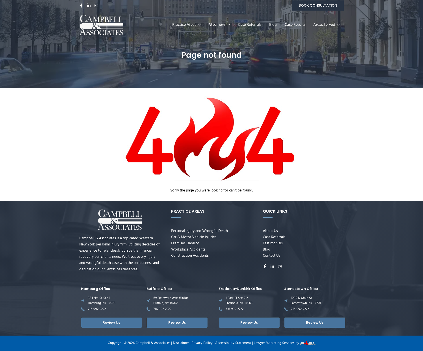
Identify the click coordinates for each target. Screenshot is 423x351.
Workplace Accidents (188, 250)
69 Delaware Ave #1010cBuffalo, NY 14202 (170, 300)
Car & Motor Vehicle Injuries (193, 237)
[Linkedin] (89, 5)
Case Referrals (249, 25)
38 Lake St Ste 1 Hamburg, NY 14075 (101, 300)
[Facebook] (81, 5)
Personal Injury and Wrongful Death (199, 231)
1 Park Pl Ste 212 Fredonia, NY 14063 (239, 300)
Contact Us (271, 256)
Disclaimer (181, 343)
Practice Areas (184, 25)
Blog (273, 25)
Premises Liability (185, 243)
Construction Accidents (190, 256)
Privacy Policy (202, 343)
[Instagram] (96, 5)
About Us (270, 231)
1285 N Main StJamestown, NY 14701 (306, 300)
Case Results (295, 25)
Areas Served (324, 25)
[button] (318, 5)
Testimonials (273, 243)
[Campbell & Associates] (101, 25)
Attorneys (216, 25)
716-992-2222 (97, 309)
